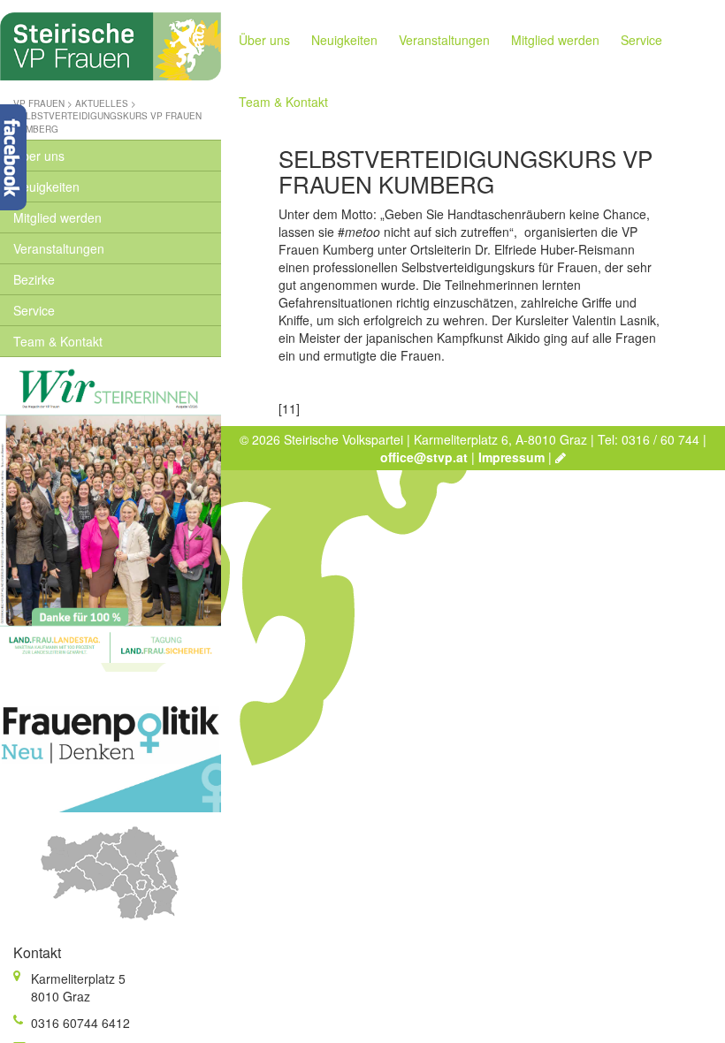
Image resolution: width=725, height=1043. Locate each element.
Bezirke (34, 279)
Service (34, 310)
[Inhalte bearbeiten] (560, 457)
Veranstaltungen (58, 248)
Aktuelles (101, 103)
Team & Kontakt (58, 341)
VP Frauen (39, 103)
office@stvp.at (424, 457)
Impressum (511, 457)
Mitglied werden (57, 217)
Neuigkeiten (46, 186)
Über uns (39, 155)
